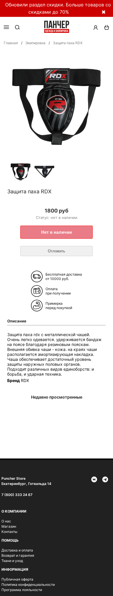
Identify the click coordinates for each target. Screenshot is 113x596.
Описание (16, 321)
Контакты (9, 531)
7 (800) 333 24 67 (16, 494)
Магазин (8, 526)
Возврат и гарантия (17, 555)
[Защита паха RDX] (20, 172)
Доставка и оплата (17, 550)
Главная (11, 43)
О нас (6, 521)
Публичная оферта (17, 579)
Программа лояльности (21, 590)
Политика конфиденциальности (28, 584)
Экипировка (35, 43)
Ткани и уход (12, 560)
